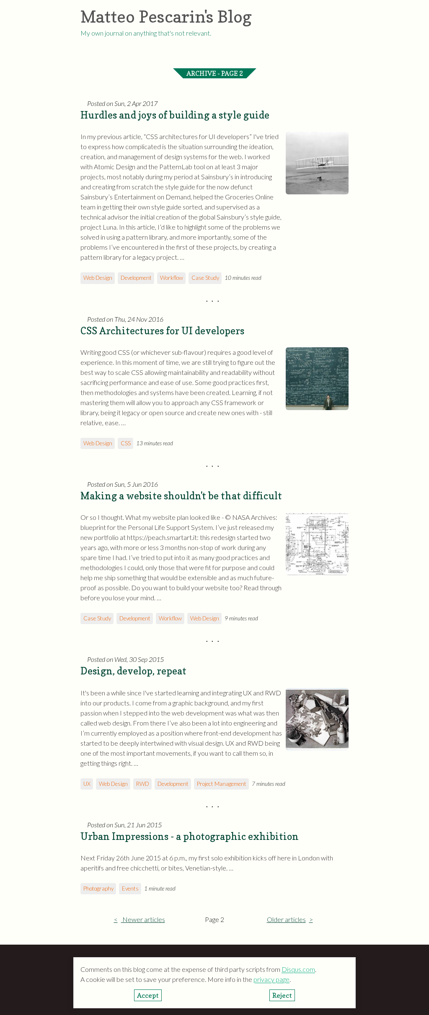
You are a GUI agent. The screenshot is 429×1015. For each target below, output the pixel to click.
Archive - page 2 (214, 73)
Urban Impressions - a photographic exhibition (189, 836)
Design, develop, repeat (133, 671)
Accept (148, 995)
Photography (98, 888)
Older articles (286, 919)
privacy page (271, 979)
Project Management (221, 783)
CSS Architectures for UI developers (162, 330)
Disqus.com (298, 969)
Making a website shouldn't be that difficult (181, 495)
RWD (142, 783)
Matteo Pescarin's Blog (166, 16)
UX (86, 783)
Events (130, 888)
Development (136, 277)
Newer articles (143, 919)
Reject (282, 995)
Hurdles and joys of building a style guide (174, 115)
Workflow (171, 277)
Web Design (97, 277)
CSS (126, 443)
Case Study (205, 277)
